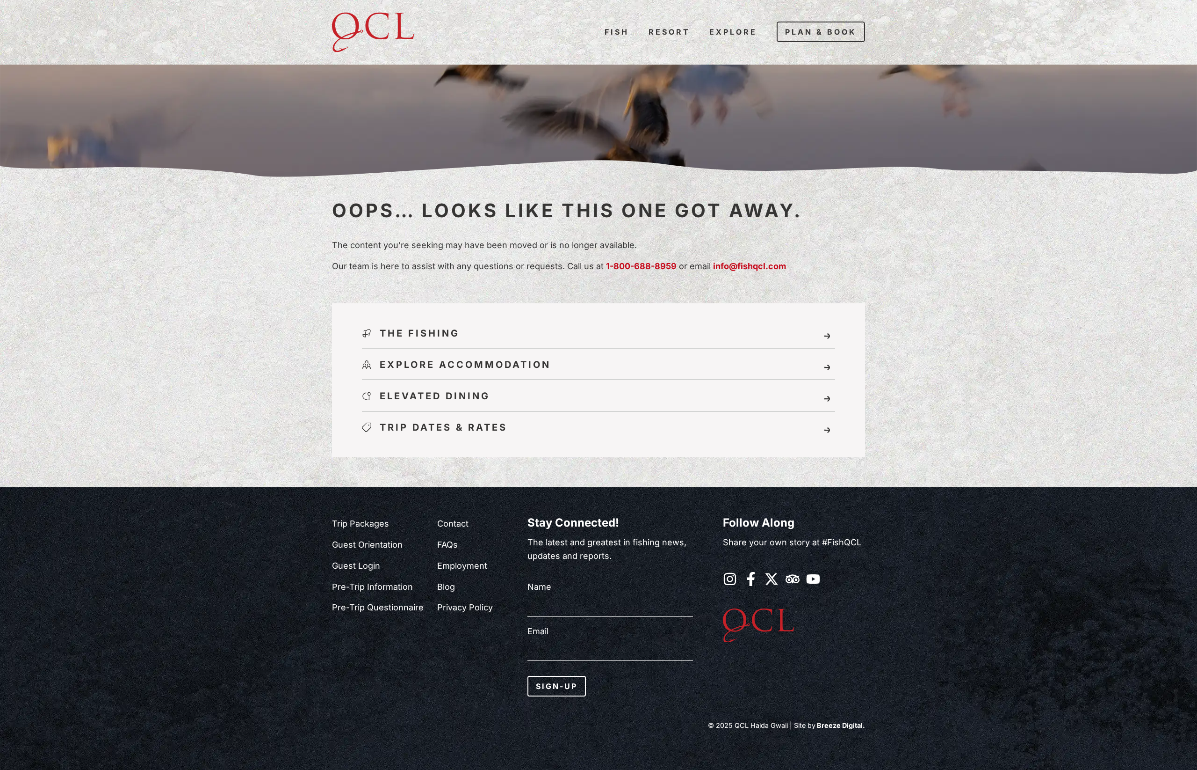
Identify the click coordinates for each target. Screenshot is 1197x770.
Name (539, 587)
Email (537, 631)
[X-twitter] (771, 579)
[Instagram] (730, 579)
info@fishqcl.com (749, 266)
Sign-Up (556, 686)
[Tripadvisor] (793, 579)
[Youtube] (813, 579)
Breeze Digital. (840, 725)
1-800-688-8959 (641, 266)
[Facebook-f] (751, 579)
